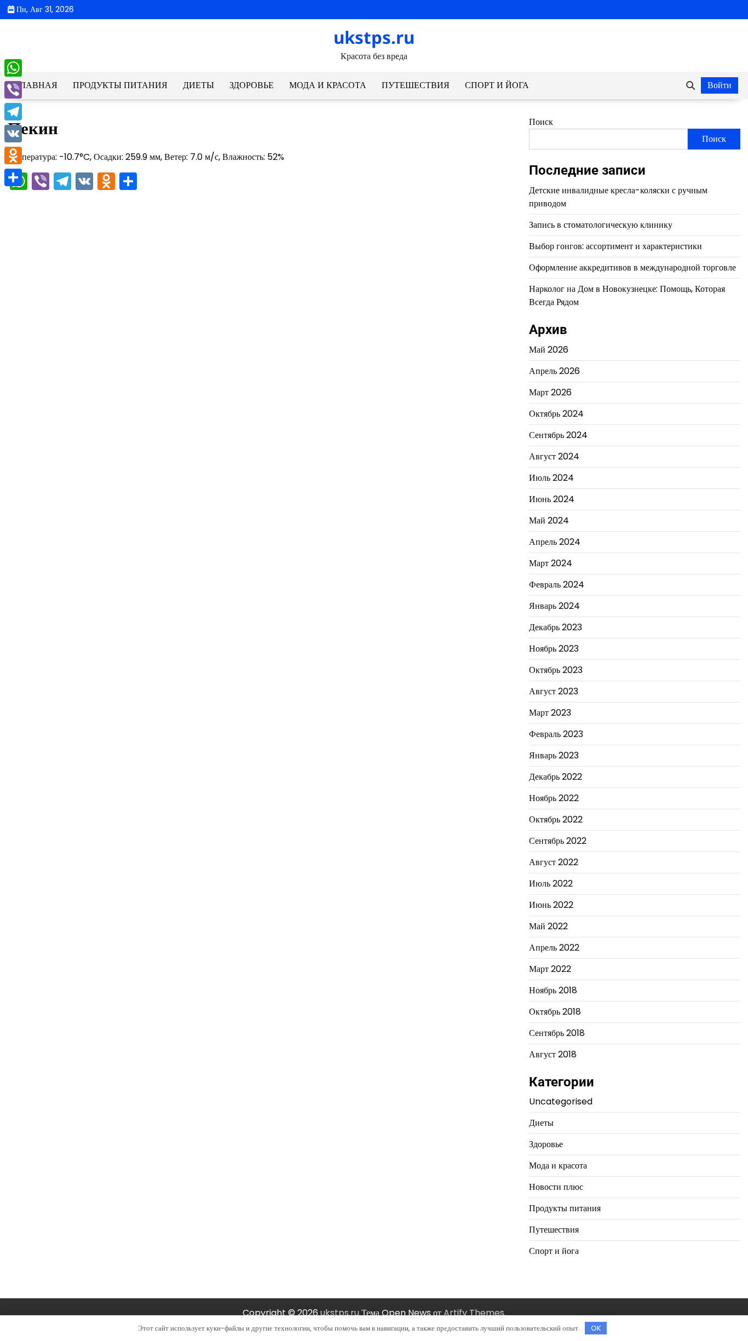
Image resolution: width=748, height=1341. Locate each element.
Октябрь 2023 (556, 670)
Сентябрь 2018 (557, 1033)
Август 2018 (553, 1054)
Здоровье (251, 85)
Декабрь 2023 (555, 627)
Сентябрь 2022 (557, 840)
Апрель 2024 (554, 542)
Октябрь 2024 (556, 413)
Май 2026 (548, 349)
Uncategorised (560, 1101)
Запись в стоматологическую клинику (600, 224)
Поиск (541, 122)
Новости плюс (556, 1187)
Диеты (198, 85)
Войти (719, 85)
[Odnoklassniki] (13, 155)
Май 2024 (549, 520)
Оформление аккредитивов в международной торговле (632, 267)
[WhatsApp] (13, 68)
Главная (36, 85)
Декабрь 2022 (555, 776)
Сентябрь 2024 (558, 435)
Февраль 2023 (556, 734)
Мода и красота (327, 85)
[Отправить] (13, 177)
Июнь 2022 (551, 905)
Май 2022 (548, 926)
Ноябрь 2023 (554, 648)
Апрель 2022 (554, 947)
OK (596, 1328)
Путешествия (416, 85)
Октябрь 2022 (556, 819)
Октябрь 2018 (555, 1011)
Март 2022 (550, 969)
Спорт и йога (497, 85)
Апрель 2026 (554, 371)
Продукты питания (120, 85)
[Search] (690, 85)
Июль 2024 (551, 477)
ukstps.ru (374, 37)
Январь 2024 (554, 606)
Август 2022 (553, 862)
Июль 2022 (551, 883)
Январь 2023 (554, 755)
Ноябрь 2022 (554, 798)
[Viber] (13, 90)
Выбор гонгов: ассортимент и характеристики (615, 246)
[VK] (13, 134)
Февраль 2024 (556, 584)
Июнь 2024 (551, 499)
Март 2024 (550, 563)
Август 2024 (554, 456)
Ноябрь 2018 (553, 990)
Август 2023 (553, 691)
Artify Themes (474, 1313)
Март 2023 (550, 712)
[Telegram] (13, 112)
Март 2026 (550, 392)
